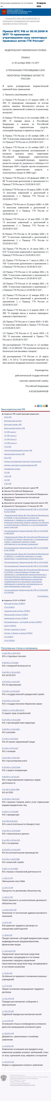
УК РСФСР (8, 637)
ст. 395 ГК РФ (7, 897)
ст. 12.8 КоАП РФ (8, 951)
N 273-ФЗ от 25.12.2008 (11, 720)
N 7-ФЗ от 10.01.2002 (10, 739)
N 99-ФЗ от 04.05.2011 (10, 777)
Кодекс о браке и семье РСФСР (18, 633)
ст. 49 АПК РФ (7, 1046)
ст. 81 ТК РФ (7, 923)
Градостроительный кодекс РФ (18, 450)
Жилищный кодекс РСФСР (16, 615)
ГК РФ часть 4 (10, 443)
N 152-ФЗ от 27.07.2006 (11, 831)
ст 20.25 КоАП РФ (9, 910)
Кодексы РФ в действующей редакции (21, 414)
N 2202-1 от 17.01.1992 (10, 812)
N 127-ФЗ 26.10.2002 (10, 821)
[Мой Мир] (46, 405)
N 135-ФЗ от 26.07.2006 (11, 767)
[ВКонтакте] (38, 405)
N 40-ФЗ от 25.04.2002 (11, 672)
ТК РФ (7, 472)
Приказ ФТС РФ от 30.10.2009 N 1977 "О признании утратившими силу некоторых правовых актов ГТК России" (21, 21)
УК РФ (7, 480)
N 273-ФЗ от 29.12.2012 (11, 682)
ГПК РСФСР (9, 607)
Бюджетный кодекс (13, 421)
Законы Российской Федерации (18, 491)
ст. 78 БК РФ (7, 935)
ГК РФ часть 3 (10, 439)
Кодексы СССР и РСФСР (15, 600)
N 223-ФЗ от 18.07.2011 (10, 799)
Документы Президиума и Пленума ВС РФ (23, 506)
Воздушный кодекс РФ (14, 428)
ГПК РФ (7, 447)
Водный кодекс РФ (12, 424)
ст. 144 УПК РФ (8, 999)
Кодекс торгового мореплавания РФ (20, 465)
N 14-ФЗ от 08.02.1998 (10, 789)
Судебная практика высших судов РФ (21, 488)
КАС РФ (7, 458)
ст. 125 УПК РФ (8, 1011)
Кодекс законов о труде (15, 629)
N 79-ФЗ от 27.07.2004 (11, 691)
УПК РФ (7, 484)
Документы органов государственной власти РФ (26, 503)
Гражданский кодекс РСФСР (17, 611)
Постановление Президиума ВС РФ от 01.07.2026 (26, 562)
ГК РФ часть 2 (10, 436)
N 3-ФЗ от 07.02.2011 (10, 748)
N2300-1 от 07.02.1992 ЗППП (13, 710)
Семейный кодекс (12, 469)
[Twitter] (41, 405)
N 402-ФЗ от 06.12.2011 (11, 758)
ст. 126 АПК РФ (8, 1033)
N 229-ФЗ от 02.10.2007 (11, 850)
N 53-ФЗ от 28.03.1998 (10, 859)
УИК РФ (7, 476)
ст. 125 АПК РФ (8, 1062)
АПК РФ (7, 417)
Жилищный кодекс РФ (14, 454)
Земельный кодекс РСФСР (16, 618)
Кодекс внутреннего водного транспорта (22, 461)
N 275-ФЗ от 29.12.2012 (11, 701)
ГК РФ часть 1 (10, 432)
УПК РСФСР (9, 640)
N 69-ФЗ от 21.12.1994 (10, 663)
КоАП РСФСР (10, 626)
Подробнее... (43, 596)
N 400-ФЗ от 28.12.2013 (11, 653)
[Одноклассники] (43, 405)
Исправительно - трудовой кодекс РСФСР (23, 622)
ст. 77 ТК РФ (7, 986)
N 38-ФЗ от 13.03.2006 (11, 729)
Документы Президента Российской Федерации (26, 494)
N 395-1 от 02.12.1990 (10, 869)
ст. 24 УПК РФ (7, 1021)
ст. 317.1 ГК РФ (7, 888)
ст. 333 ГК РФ (7, 878)
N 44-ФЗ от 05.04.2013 (11, 840)
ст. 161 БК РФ (7, 973)
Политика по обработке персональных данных (22, 1085)
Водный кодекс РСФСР (14, 603)
